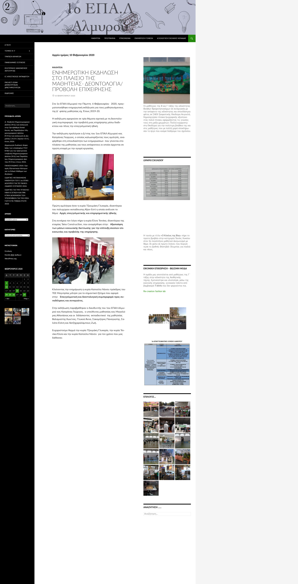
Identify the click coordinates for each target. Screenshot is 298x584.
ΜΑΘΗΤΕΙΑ (95, 38)
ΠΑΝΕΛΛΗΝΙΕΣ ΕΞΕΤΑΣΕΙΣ (15, 62)
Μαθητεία (57, 67)
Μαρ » (26, 299)
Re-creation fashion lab (154, 291)
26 (14, 295)
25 (10, 295)
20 (17, 291)
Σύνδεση (8, 251)
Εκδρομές (9, 93)
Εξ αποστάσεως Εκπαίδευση (17, 76)
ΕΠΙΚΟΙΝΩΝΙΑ (124, 38)
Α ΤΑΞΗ (8, 45)
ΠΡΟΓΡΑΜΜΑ (109, 38)
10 (6, 287)
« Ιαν (7, 299)
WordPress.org (10, 259)
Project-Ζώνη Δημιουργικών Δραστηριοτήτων (12, 85)
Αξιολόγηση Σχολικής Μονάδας (171, 38)
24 (6, 295)
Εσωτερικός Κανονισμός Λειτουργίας (16, 69)
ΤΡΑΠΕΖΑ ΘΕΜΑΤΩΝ (13, 56)
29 (24, 295)
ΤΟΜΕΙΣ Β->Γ (10, 51)
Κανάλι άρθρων (13, 255)
